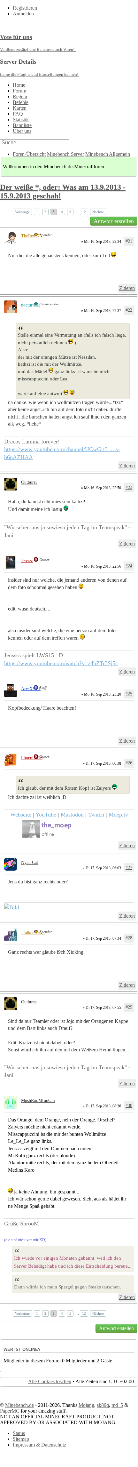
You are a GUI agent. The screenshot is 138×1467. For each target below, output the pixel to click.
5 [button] (70, 212)
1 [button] (37, 212)
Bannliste (22, 125)
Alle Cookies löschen (49, 1381)
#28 (129, 938)
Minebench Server (65, 154)
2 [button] (45, 212)
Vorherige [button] (22, 212)
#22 (129, 310)
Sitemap (21, 1439)
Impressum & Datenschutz (39, 1444)
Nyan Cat (29, 862)
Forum (19, 90)
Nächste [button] (98, 212)
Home (19, 85)
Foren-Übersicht (29, 154)
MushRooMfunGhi (38, 1100)
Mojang (86, 1405)
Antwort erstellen (114, 221)
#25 (129, 693)
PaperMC (9, 1411)
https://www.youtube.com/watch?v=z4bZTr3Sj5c (61, 663)
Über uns (22, 131)
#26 (129, 763)
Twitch (96, 814)
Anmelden (23, 13)
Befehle (20, 102)
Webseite (20, 814)
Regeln (20, 96)
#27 (129, 867)
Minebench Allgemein (107, 154)
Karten (20, 108)
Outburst (29, 482)
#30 (129, 1105)
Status (19, 1433)
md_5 (117, 1405)
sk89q (103, 1405)
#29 (129, 1007)
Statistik (21, 119)
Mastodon (72, 814)
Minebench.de (19, 1405)
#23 (129, 487)
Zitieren (127, 288)
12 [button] (84, 212)
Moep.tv (118, 814)
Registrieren (25, 8)
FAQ (18, 113)
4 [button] (62, 212)
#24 (129, 565)
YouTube (45, 814)
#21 (129, 241)
